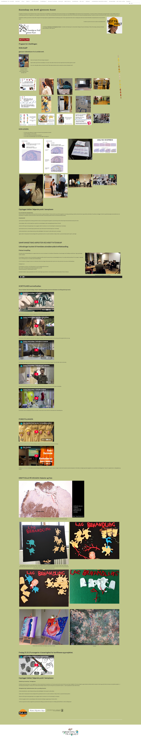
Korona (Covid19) (52, 1)
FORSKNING (75, 1)
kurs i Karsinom (25, 467)
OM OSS (82, 1)
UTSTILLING (35, 1)
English (128, 1)
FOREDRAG (43, 1)
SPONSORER (112, 1)
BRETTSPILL (67, 1)
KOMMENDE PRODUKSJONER (99, 1)
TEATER (17, 1)
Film (23, 1)
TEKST (28, 1)
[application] (21, 277)
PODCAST (60, 1)
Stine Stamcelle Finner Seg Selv (25, 443)
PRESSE (88, 1)
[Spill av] (20, 276)
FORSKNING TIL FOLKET (7, 1)
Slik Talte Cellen (120, 1)
